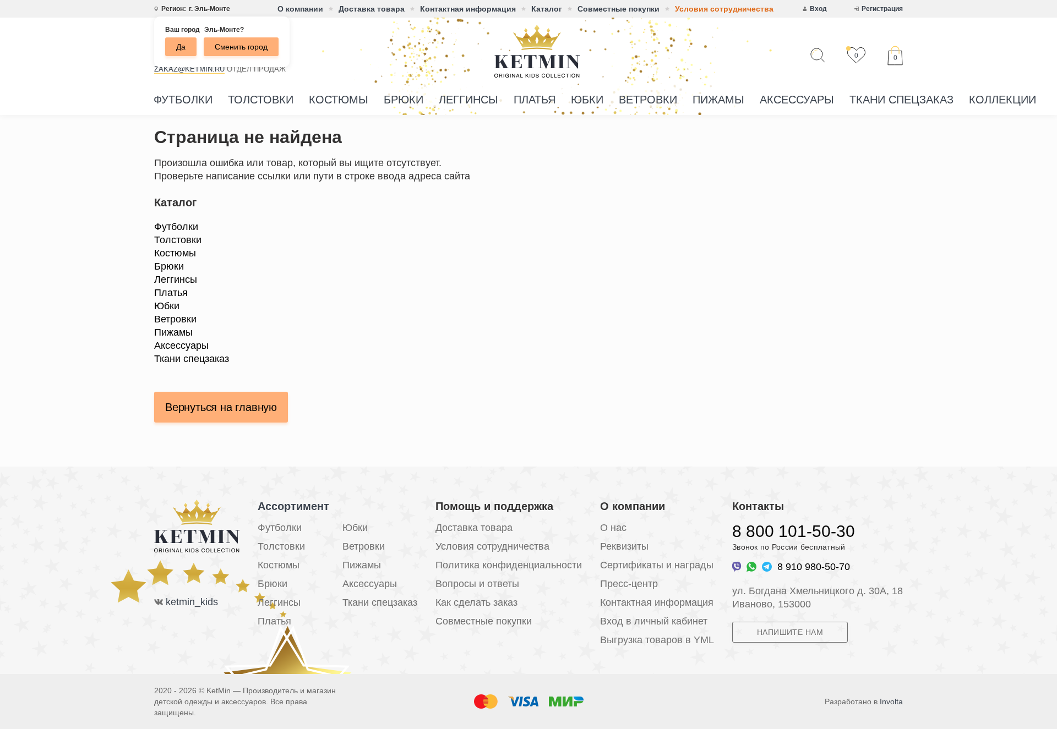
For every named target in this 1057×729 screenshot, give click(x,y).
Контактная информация (468, 9)
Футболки (183, 100)
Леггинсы (468, 100)
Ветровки (648, 100)
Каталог (546, 9)
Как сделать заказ (476, 602)
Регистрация (882, 9)
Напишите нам (790, 632)
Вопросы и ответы (477, 583)
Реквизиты (624, 546)
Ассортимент (293, 506)
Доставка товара (372, 9)
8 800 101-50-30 (793, 531)
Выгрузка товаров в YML (657, 639)
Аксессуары (797, 100)
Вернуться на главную (221, 407)
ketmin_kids (192, 601)
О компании (300, 9)
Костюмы (338, 100)
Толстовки (260, 100)
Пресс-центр (629, 583)
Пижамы (718, 100)
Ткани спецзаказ (901, 100)
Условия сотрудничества (724, 9)
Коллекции (1002, 100)
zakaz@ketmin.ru (189, 69)
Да (181, 46)
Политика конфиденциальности (508, 565)
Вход (818, 9)
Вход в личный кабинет (653, 621)
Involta (891, 701)
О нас (613, 527)
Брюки (403, 100)
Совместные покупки (618, 9)
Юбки (587, 100)
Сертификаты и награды (656, 565)
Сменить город (241, 46)
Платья (534, 100)
